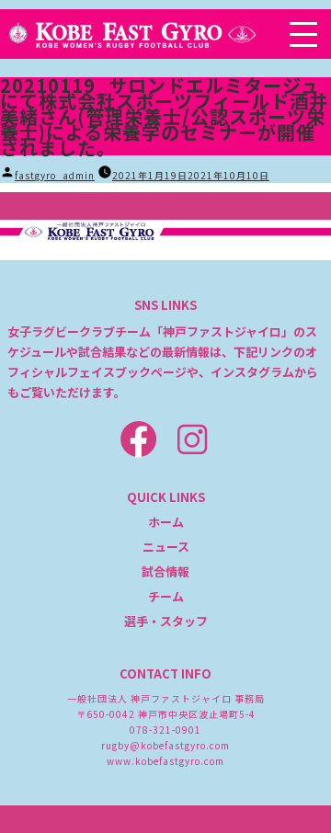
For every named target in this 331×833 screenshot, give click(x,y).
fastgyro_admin (55, 175)
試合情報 (165, 571)
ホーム (166, 522)
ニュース (166, 546)
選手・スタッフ (166, 621)
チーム (166, 596)
